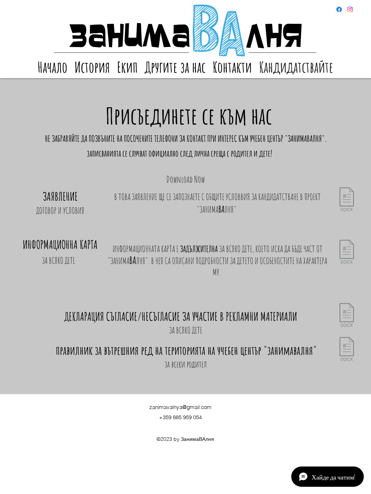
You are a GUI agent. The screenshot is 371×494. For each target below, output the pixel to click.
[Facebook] (339, 9)
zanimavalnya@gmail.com (180, 407)
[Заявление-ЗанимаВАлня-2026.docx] (347, 200)
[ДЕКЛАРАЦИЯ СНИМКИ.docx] (347, 316)
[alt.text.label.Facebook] (350, 9)
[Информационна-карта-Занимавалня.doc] (347, 252)
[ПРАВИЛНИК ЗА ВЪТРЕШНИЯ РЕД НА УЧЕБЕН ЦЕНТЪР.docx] (347, 350)
